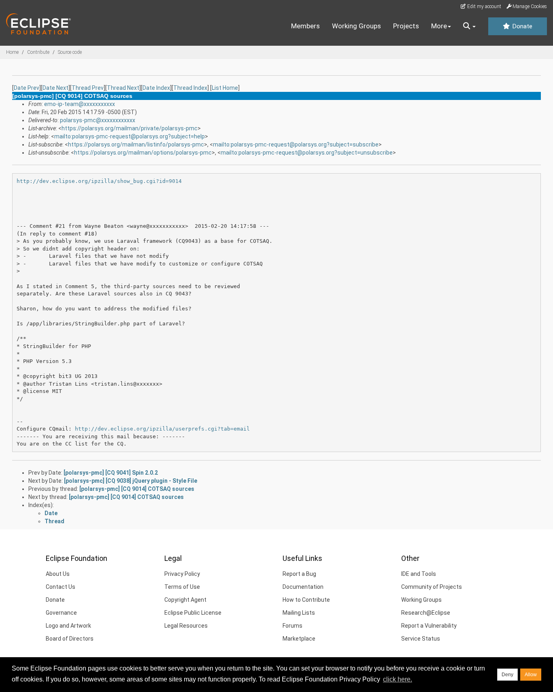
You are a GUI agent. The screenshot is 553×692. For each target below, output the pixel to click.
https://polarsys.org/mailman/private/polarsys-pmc (130, 128)
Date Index (156, 88)
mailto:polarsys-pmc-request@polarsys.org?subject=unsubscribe (307, 152)
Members (305, 26)
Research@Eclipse (425, 612)
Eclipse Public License (192, 612)
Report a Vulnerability (429, 625)
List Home (225, 88)
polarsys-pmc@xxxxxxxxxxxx (97, 120)
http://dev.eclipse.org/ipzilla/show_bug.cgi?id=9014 (99, 181)
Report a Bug (299, 574)
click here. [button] (397, 679)
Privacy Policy (182, 574)
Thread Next (123, 88)
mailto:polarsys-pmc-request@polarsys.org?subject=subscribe (296, 144)
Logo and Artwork (68, 625)
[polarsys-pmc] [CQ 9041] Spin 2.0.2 (111, 472)
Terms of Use (182, 587)
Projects (406, 26)
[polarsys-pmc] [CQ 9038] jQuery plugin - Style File (130, 481)
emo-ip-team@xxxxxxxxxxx (79, 104)
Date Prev (26, 88)
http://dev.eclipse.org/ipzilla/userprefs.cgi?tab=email (162, 429)
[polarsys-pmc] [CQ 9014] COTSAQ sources (136, 489)
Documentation (303, 587)
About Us (58, 574)
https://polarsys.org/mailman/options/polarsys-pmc (143, 152)
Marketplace (299, 638)
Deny (507, 674)
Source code (70, 52)
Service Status (420, 638)
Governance (61, 612)
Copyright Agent (185, 599)
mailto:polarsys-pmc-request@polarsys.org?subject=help (129, 136)
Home (12, 52)
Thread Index (190, 88)
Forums (292, 625)
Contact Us (60, 587)
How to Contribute (306, 599)
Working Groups (356, 26)
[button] (469, 26)
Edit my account (483, 6)
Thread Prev (88, 88)
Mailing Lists (299, 612)
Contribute (38, 52)
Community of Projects (431, 587)
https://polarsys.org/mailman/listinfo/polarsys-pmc (136, 144)
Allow (531, 674)
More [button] (439, 26)
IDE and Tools (418, 574)
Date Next (55, 88)
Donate (521, 26)
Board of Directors (70, 638)
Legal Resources (186, 625)
